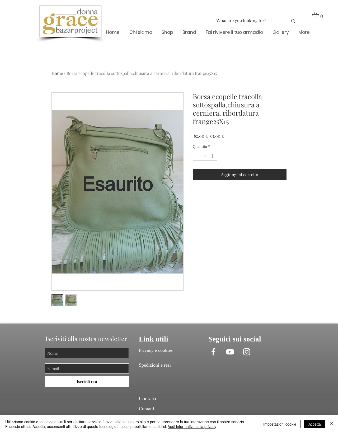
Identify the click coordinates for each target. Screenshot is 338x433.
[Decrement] (197, 156)
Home (57, 73)
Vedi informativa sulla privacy (192, 426)
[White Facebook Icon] (213, 352)
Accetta (314, 424)
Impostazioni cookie (279, 424)
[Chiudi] (331, 424)
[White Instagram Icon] (246, 352)
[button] (319, 15)
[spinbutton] (205, 156)
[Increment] (213, 156)
